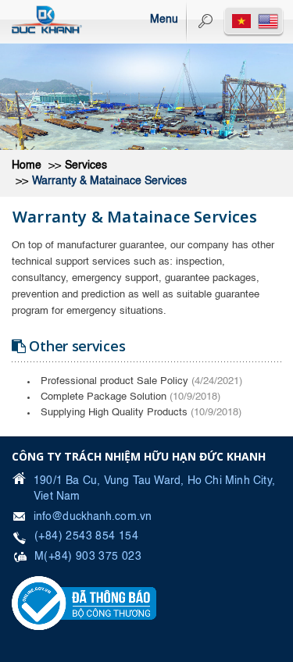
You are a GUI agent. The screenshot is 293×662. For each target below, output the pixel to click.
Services (86, 165)
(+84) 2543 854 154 (86, 536)
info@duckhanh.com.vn (93, 516)
